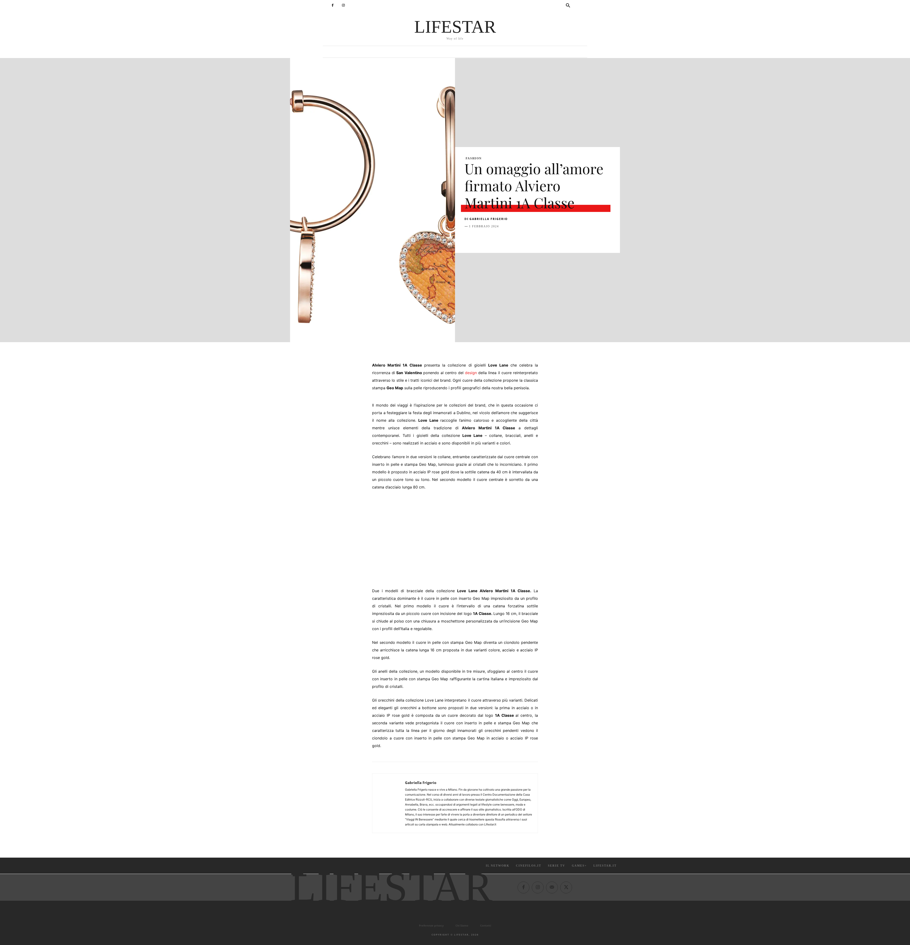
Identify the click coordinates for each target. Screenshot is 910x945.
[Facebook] (332, 5)
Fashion (474, 158)
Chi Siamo (461, 925)
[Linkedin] (513, 238)
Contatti (485, 925)
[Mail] (552, 887)
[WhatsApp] (502, 238)
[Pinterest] (491, 238)
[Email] (523, 238)
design (471, 372)
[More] (546, 238)
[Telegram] (534, 238)
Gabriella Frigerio (488, 219)
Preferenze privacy (431, 925)
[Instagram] (343, 5)
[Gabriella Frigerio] (388, 803)
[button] (568, 5)
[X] (480, 238)
